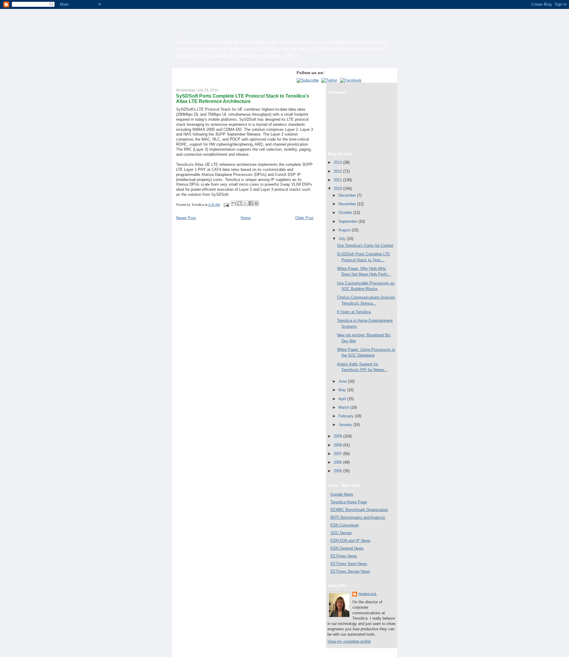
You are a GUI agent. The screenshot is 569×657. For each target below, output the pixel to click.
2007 (338, 453)
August (345, 230)
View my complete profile (349, 641)
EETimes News (343, 556)
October (345, 212)
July (342, 238)
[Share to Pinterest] (256, 203)
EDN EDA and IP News (350, 540)
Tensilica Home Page (348, 502)
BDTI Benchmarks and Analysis (357, 517)
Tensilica (367, 594)
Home (246, 218)
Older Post (304, 218)
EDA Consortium (344, 525)
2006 (338, 462)
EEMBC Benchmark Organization (359, 510)
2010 (338, 188)
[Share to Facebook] (251, 203)
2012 (338, 171)
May (342, 390)
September (348, 221)
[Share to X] (245, 203)
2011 (338, 180)
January (345, 424)
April (342, 399)
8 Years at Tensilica (354, 312)
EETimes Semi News (348, 563)
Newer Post (186, 218)
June (343, 381)
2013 (338, 162)
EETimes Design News (350, 571)
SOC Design (341, 533)
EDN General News (347, 548)
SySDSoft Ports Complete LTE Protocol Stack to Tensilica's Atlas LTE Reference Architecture (242, 98)
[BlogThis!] (239, 203)
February (346, 416)
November (347, 204)
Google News (341, 494)
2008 (338, 445)
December (347, 195)
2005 (338, 471)
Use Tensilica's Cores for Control (365, 245)
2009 (338, 436)
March (344, 407)
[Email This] (234, 203)
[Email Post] (226, 204)
